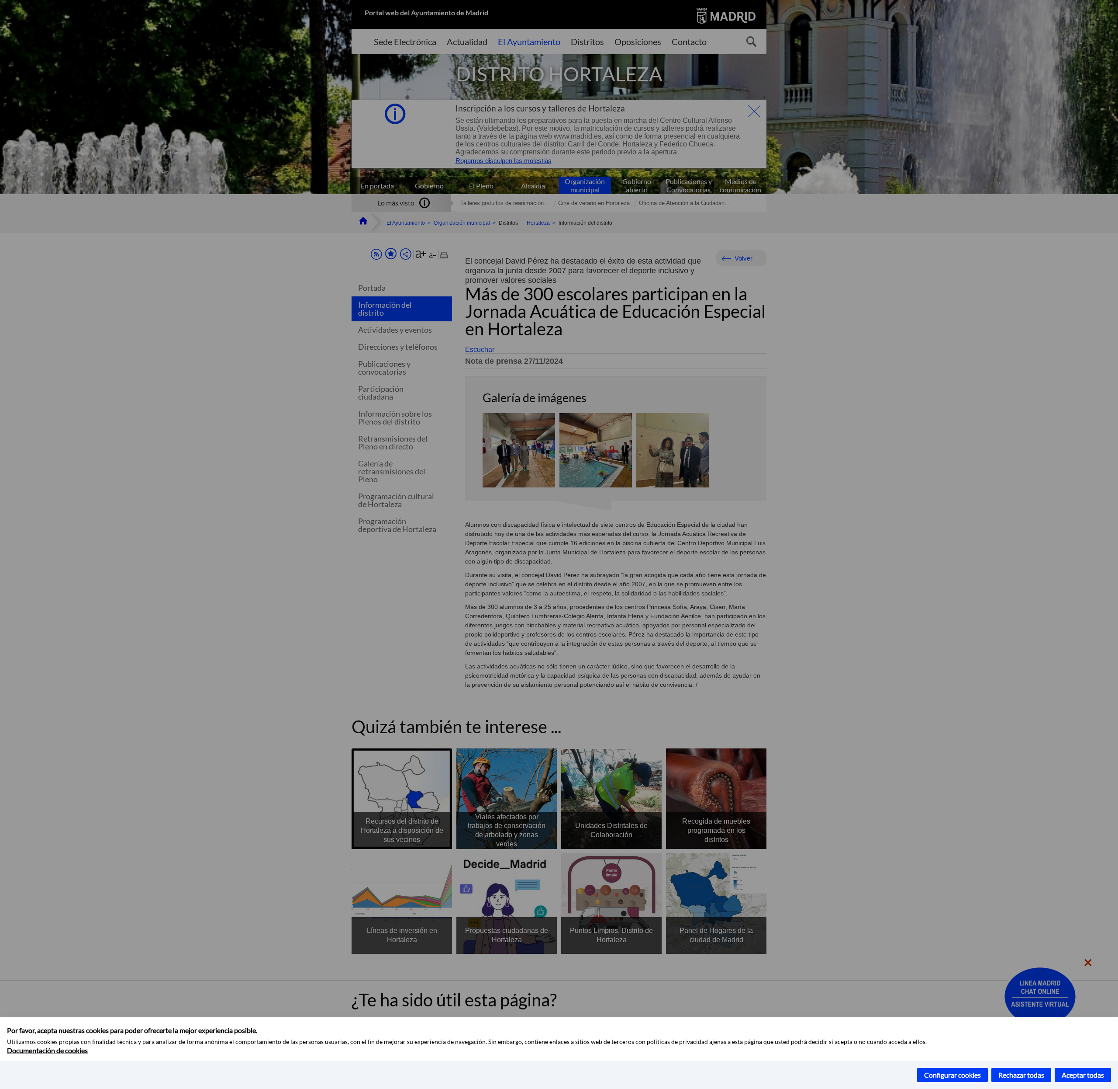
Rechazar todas (1021, 1075)
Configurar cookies (952, 1075)
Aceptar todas (1083, 1075)
